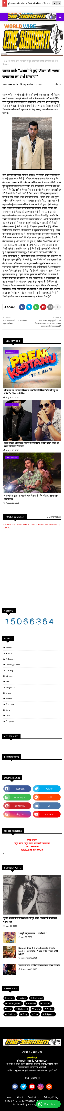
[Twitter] (29, 307)
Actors (9, 647)
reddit (49, 797)
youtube (49, 814)
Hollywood (10, 687)
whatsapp (19, 797)
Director (9, 676)
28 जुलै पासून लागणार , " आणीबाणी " (32, 933)
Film (8, 681)
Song (8, 710)
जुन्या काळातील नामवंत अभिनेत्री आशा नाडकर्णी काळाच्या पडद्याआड (30, 919)
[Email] (50, 307)
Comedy (9, 670)
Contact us (33, 1097)
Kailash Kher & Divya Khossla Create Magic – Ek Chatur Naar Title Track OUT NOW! (38, 950)
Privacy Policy (51, 1097)
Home (5, 60)
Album (9, 653)
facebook (19, 788)
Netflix (9, 698)
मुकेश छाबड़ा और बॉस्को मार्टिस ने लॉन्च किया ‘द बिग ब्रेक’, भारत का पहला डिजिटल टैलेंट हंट (31, 444)
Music (8, 693)
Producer (10, 704)
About (20, 1097)
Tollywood (10, 721)
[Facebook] (22, 307)
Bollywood (10, 659)
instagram (19, 814)
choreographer (13, 664)
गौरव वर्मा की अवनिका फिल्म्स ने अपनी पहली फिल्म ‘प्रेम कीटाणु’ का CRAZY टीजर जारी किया (31, 392)
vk (49, 805)
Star (8, 715)
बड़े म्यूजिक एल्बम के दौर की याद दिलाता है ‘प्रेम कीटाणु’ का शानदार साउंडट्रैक (31, 497)
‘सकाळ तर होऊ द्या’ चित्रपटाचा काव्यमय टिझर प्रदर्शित (39, 965)
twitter (49, 788)
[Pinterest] (43, 307)
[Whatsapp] (36, 307)
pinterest (20, 805)
